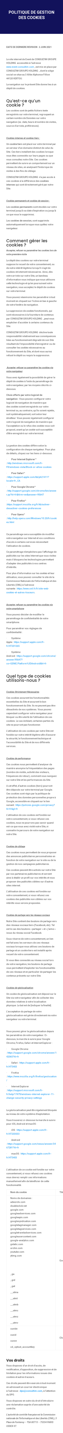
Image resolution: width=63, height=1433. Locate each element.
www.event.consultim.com (20, 67)
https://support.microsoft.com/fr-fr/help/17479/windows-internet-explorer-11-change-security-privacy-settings (30, 1094)
